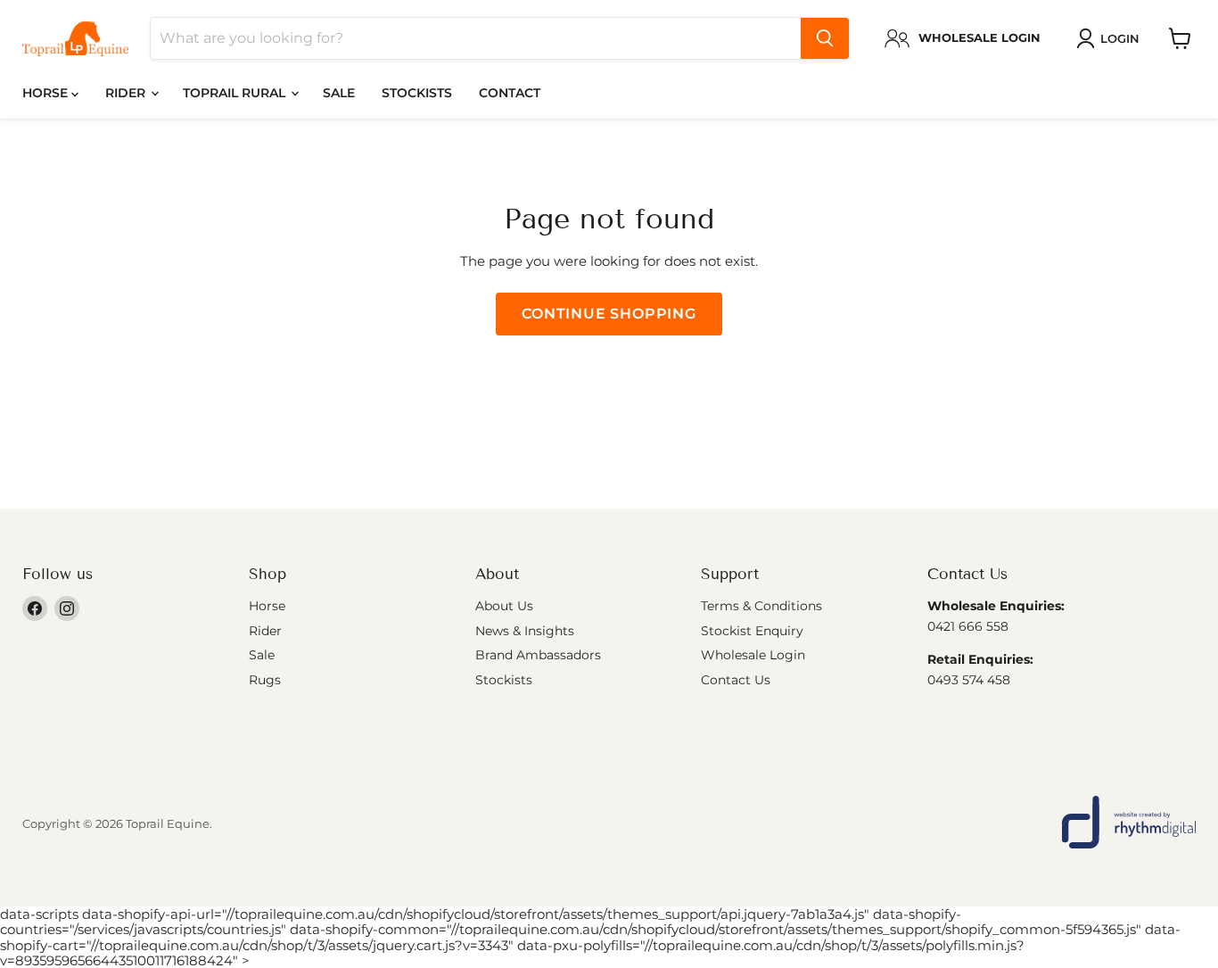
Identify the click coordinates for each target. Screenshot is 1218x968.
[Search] (825, 38)
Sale (339, 93)
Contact (509, 93)
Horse (46, 93)
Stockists (417, 93)
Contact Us (735, 680)
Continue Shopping (609, 313)
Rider (127, 93)
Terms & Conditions (761, 606)
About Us (504, 606)
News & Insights (524, 631)
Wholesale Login (753, 655)
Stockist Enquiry (752, 631)
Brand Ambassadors (538, 655)
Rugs (265, 680)
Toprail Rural (236, 93)
